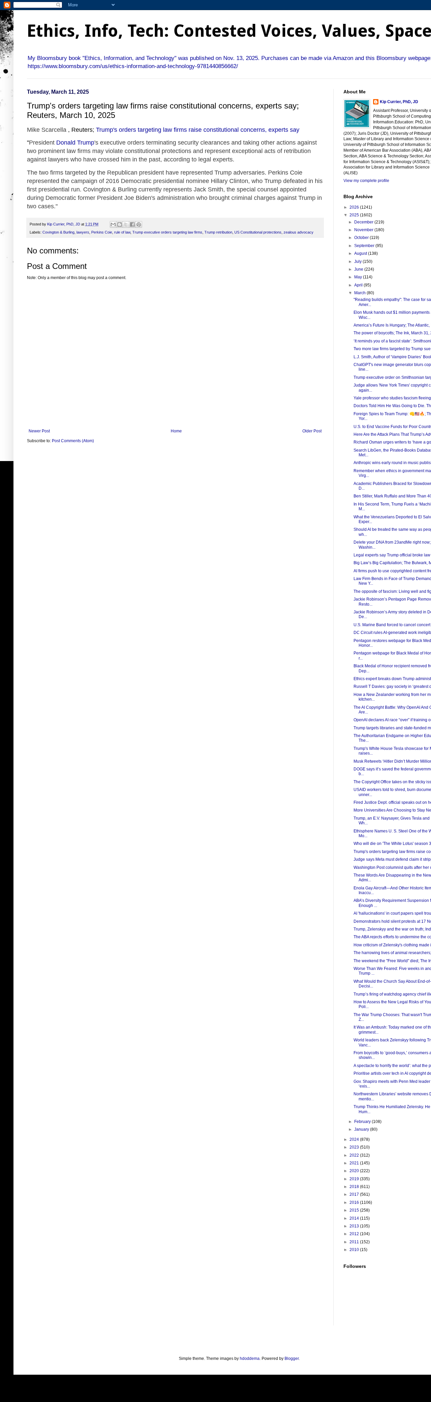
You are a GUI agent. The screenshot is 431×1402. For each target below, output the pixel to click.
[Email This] (113, 224)
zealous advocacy (298, 232)
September (364, 245)
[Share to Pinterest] (138, 224)
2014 (355, 1218)
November (364, 229)
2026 (355, 207)
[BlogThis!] (119, 224)
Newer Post (39, 431)
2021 (355, 1163)
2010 (355, 1249)
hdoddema (250, 1358)
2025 (355, 215)
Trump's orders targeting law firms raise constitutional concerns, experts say (197, 129)
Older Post (312, 431)
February (363, 1121)
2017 (355, 1194)
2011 (355, 1242)
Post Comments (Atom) (73, 440)
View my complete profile (366, 180)
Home (176, 431)
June (359, 269)
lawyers (82, 232)
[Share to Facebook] (132, 224)
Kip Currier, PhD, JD (399, 101)
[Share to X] (126, 224)
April (359, 285)
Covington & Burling (58, 232)
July (358, 261)
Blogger (292, 1358)
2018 (355, 1186)
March (360, 293)
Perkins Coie (101, 232)
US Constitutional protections (257, 232)
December (364, 222)
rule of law (122, 232)
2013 (355, 1226)
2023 (355, 1147)
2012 (355, 1233)
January (362, 1129)
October (362, 237)
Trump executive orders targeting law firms (167, 232)
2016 (355, 1202)
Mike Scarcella (46, 129)
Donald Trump (75, 142)
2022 (355, 1155)
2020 (355, 1170)
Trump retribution (218, 232)
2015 (355, 1210)
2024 (355, 1139)
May (358, 277)
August (361, 253)
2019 (355, 1179)
